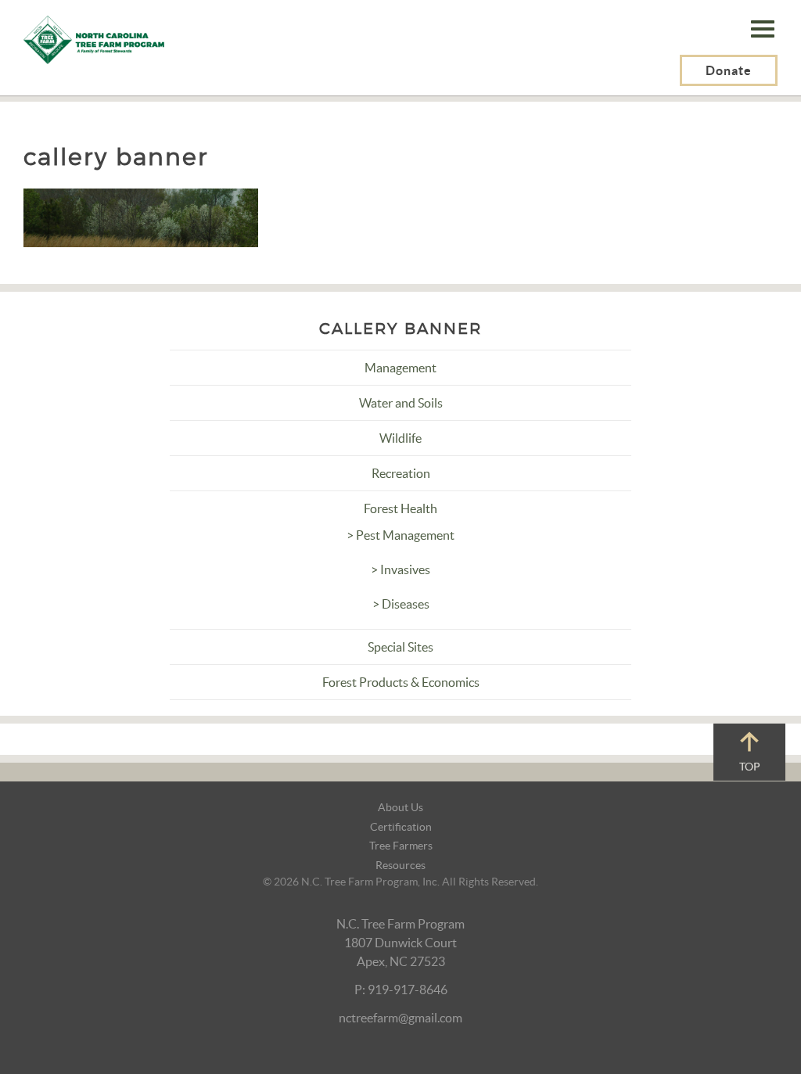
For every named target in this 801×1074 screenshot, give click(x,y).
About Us (400, 807)
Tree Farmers (401, 845)
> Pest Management (400, 535)
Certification (401, 827)
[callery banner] (140, 216)
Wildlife (400, 438)
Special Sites (400, 647)
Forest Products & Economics (401, 682)
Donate (729, 70)
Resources (400, 865)
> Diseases (400, 604)
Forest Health (400, 508)
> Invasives (400, 569)
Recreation (401, 473)
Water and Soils (401, 403)
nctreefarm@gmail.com (400, 1018)
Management (400, 368)
